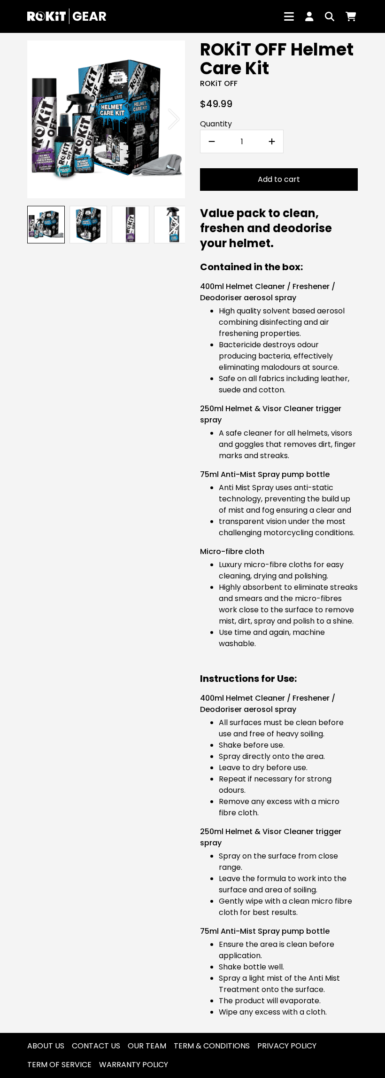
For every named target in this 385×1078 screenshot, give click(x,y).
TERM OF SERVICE (59, 1064)
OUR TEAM (147, 1045)
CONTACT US (96, 1045)
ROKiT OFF (219, 83)
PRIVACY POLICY (286, 1045)
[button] (174, 119)
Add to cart (279, 179)
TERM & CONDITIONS (212, 1045)
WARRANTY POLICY (133, 1064)
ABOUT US (45, 1045)
